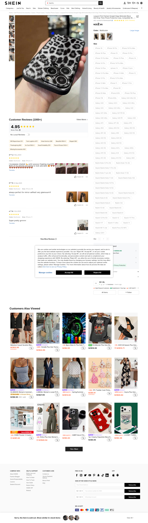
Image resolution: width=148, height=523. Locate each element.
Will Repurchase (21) (16, 141)
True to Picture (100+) (60, 145)
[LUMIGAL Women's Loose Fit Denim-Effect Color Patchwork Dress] (48, 373)
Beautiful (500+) (61, 141)
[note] (22, 432)
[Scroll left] (139, 8)
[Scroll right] (141, 8)
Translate (12, 170)
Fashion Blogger (15, 476)
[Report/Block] (86, 177)
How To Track (30, 480)
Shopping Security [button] (105, 262)
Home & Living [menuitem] (87, 8)
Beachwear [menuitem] (54, 8)
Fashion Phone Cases (52, 12)
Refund (28, 490)
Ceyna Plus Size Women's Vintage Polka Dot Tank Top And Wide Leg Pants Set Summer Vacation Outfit (126, 392)
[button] (137, 3)
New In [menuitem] (28, 8)
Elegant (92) (73, 141)
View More (74, 449)
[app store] (113, 476)
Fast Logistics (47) (31, 141)
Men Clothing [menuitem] (75, 8)
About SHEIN (14, 474)
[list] (92, 475)
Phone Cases (40, 12)
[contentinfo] (107, 510)
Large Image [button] (134, 30)
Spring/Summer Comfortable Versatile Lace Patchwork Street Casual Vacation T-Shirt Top (74, 392)
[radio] (96, 36)
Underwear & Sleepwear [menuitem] (131, 8)
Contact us (46, 474)
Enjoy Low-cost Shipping (30, 474)
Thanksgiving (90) (15, 145)
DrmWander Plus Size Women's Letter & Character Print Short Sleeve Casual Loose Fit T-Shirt (100, 345)
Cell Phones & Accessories (22, 12)
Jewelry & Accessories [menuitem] (114, 8)
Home (11, 12)
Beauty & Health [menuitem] (99, 8)
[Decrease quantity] (99, 239)
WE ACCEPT (79, 506)
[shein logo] (13, 3)
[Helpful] (75, 177)
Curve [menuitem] (62, 8)
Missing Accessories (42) (17, 149)
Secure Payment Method (47, 477)
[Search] (100, 3)
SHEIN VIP (29, 488)
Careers (12, 482)
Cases (33, 12)
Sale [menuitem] (34, 8)
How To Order (30, 477)
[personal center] (124, 3)
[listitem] (22, 333)
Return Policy (30, 485)
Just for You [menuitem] (20, 8)
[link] (129, 3)
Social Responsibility (16, 479)
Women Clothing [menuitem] (43, 8)
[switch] (28, 135)
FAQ (44, 483)
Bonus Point (46, 480)
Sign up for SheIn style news (85, 481)
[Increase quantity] (107, 239)
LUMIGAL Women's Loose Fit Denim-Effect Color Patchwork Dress (48, 392)
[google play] (117, 476)
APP (113, 471)
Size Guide (29, 482)
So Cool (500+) (29, 145)
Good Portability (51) (44, 145)
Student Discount (15, 484)
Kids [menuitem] (68, 8)
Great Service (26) (46, 141)
